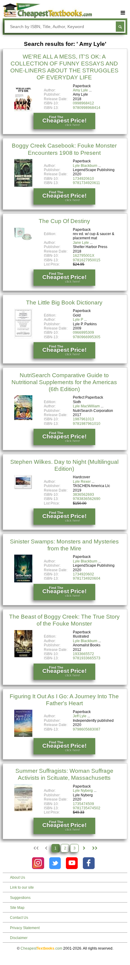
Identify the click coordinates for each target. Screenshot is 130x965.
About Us (17, 877)
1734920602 (83, 574)
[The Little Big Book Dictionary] (23, 337)
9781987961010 (86, 424)
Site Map (17, 908)
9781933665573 (86, 658)
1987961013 (83, 419)
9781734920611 (86, 183)
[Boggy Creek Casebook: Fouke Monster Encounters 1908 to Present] (23, 185)
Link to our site (22, 887)
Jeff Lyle (79, 716)
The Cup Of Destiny (64, 221)
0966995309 (83, 332)
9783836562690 (86, 499)
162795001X (83, 255)
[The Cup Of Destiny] (23, 240)
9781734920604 (86, 578)
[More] (123, 13)
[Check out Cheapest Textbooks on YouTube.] (72, 863)
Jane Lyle (81, 242)
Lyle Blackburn (85, 166)
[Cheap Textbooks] (47, 16)
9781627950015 (86, 260)
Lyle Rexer (82, 481)
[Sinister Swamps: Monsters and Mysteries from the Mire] (23, 581)
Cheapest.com (41, 948)
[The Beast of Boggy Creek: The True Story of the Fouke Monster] (23, 656)
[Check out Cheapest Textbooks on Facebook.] (89, 863)
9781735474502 (86, 808)
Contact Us (19, 918)
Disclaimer (19, 938)
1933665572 (83, 654)
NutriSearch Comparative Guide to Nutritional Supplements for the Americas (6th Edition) (64, 382)
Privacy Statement (25, 928)
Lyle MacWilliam (86, 406)
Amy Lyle (80, 90)
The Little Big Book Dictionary (64, 302)
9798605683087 (86, 729)
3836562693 (83, 494)
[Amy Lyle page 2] (84, 848)
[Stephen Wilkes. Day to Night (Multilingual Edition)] (23, 488)
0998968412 (83, 103)
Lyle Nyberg (83, 790)
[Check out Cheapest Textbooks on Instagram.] (38, 863)
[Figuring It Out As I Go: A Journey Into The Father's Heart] (23, 736)
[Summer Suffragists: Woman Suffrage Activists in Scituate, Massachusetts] (23, 810)
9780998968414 (86, 108)
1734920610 (83, 179)
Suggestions (20, 898)
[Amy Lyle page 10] (94, 848)
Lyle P (78, 319)
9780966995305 (86, 337)
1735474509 (83, 804)
